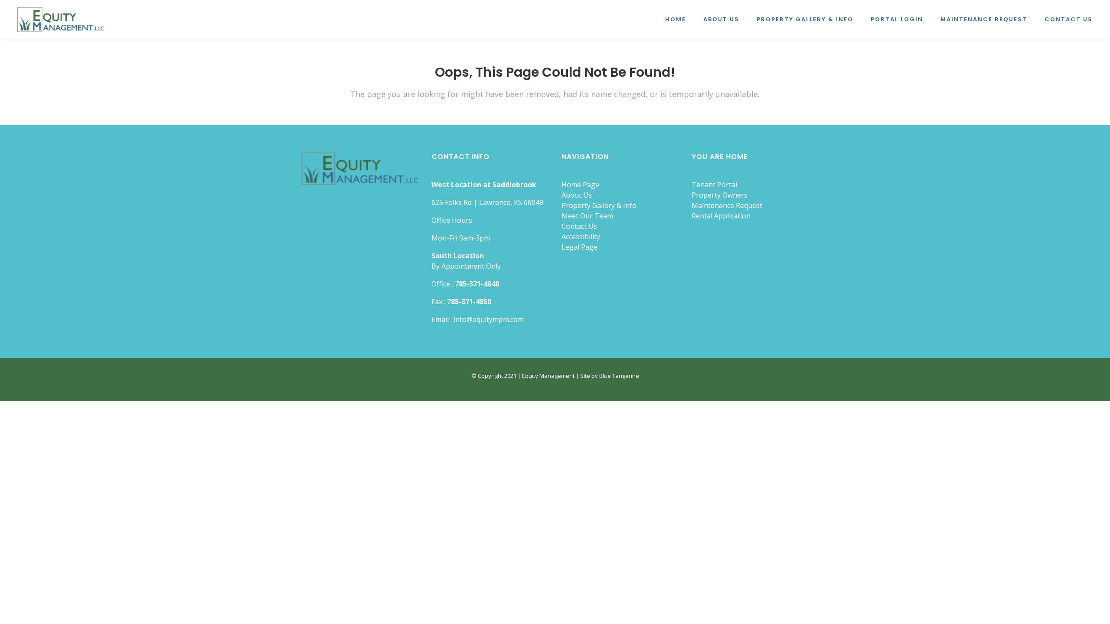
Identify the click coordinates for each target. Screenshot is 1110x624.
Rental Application (721, 216)
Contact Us (579, 226)
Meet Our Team (587, 216)
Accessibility (581, 236)
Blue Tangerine (619, 376)
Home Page (580, 184)
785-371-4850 (469, 301)
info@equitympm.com (489, 319)
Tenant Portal (714, 184)
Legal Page (579, 247)
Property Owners (720, 195)
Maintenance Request (727, 205)
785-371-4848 (477, 284)
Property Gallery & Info (599, 205)
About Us (577, 195)
